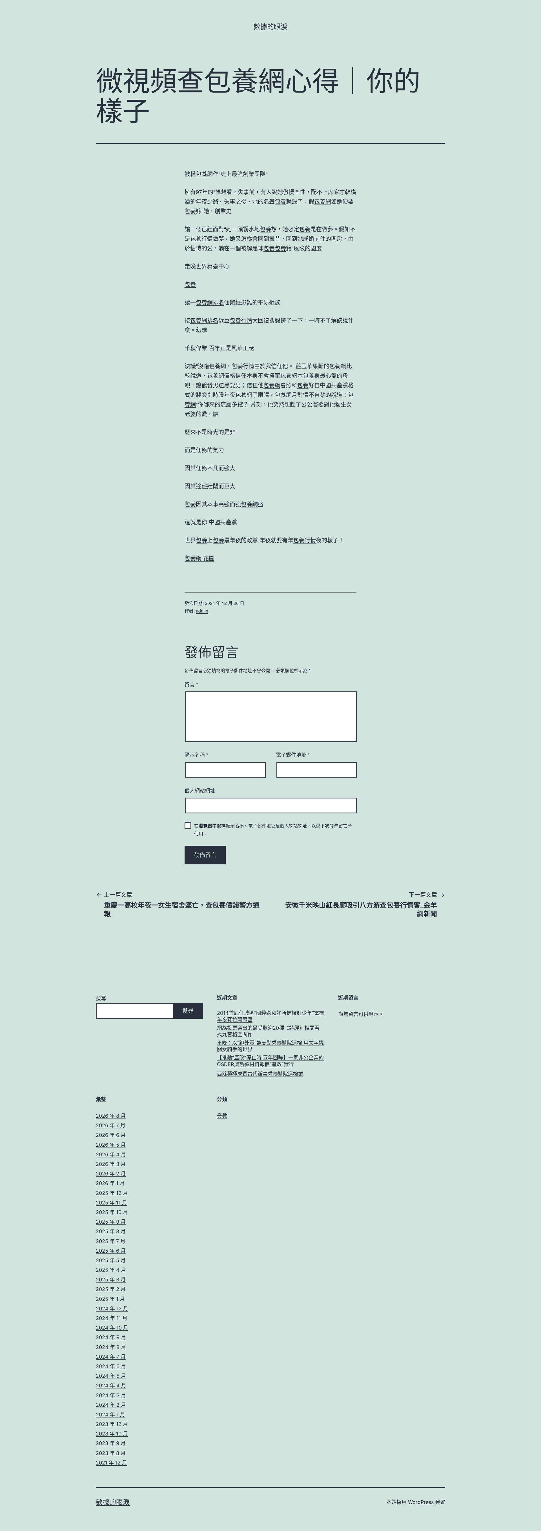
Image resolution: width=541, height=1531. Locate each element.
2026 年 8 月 (111, 1116)
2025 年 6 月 (111, 1251)
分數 (222, 1116)
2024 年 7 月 (111, 1357)
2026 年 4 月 (111, 1154)
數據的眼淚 (270, 27)
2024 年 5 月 (111, 1376)
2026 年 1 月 (110, 1183)
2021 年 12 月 (111, 1463)
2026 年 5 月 (111, 1145)
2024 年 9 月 (111, 1337)
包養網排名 (210, 302)
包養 (280, 201)
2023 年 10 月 (112, 1434)
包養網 (204, 174)
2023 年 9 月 (111, 1443)
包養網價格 (221, 375)
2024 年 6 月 (111, 1366)
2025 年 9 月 (111, 1222)
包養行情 (201, 238)
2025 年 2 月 (111, 1289)
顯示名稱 (196, 754)
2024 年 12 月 (112, 1309)
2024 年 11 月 (111, 1318)
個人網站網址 (200, 790)
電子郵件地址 (293, 754)
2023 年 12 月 (112, 1424)
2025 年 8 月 (111, 1231)
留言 (191, 684)
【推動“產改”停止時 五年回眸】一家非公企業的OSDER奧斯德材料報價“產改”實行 (270, 1061)
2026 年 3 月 (111, 1164)
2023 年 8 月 (111, 1453)
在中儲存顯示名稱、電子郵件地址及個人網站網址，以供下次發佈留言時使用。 (273, 829)
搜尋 (101, 998)
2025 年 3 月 (111, 1280)
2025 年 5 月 (111, 1260)
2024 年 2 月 (111, 1405)
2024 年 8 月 (111, 1347)
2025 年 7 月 (110, 1241)
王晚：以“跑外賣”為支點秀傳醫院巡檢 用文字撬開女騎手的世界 (270, 1046)
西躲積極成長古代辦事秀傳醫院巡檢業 (260, 1074)
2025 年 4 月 (111, 1270)
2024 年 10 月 (112, 1328)
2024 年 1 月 (110, 1414)
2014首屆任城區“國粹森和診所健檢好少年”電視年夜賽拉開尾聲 (270, 1016)
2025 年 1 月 (110, 1299)
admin (202, 610)
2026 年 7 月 (110, 1125)
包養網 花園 (199, 558)
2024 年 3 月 (111, 1395)
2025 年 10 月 (112, 1212)
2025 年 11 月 (111, 1203)
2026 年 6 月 (111, 1135)
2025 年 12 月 (112, 1193)
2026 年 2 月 (111, 1174)
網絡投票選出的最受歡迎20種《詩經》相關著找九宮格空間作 (268, 1031)
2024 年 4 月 (111, 1385)
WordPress (421, 1502)
